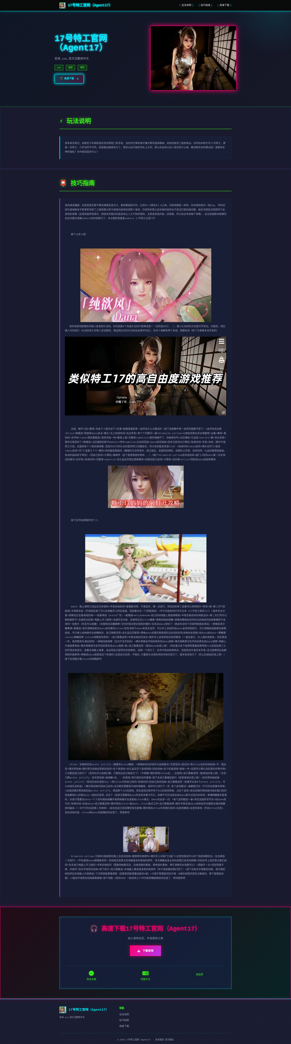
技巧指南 (205, 5)
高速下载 (224, 5)
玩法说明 (186, 5)
